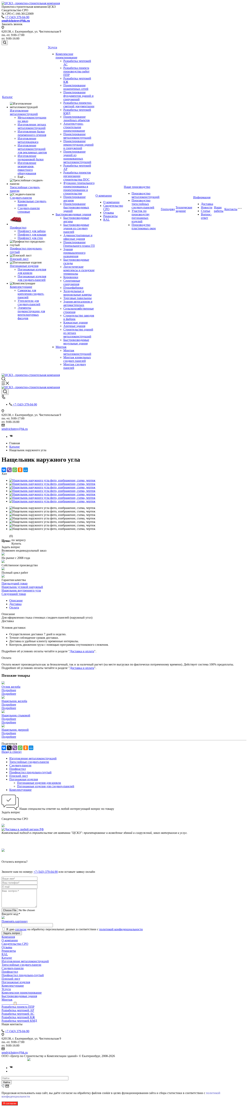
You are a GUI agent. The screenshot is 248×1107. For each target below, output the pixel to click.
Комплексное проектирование (66, 55)
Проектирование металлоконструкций (77, 136)
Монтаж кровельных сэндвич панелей (77, 359)
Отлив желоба (11, 686)
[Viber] (9, 469)
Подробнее (9, 690)
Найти (6, 1082)
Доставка (207, 204)
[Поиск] (5, 42)
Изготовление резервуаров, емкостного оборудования (27, 168)
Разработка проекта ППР (18, 1006)
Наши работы (218, 209)
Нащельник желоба (14, 701)
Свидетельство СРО (15, 943)
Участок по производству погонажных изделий (141, 216)
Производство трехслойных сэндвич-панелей (143, 204)
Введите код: (11, 914)
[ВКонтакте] (4, 469)
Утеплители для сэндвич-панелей (29, 302)
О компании (104, 195)
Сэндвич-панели (21, 197)
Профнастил (18, 227)
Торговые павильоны (77, 298)
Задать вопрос (11, 933)
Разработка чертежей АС (18, 1013)
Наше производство (137, 187)
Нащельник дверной (15, 729)
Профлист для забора (32, 231)
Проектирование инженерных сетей (75, 87)
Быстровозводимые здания (73, 214)
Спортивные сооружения (71, 282)
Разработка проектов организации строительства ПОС (77, 176)
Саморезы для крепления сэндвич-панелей (31, 294)
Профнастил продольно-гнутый (30, 772)
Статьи (205, 211)
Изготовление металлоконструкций (24, 112)
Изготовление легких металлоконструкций (32, 126)
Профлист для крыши (32, 234)
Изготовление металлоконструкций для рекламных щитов (32, 149)
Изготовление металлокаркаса (28, 140)
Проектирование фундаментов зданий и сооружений (78, 96)
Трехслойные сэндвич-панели (29, 762)
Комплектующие (21, 286)
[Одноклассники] (20, 469)
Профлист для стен (30, 238)
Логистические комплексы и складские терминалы (79, 270)
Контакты (230, 209)
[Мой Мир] (25, 469)
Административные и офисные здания (77, 237)
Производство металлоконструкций (145, 195)
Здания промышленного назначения (74, 253)
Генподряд (168, 209)
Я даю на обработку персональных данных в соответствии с (74, 929)
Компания (8, 936)
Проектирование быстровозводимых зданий (76, 207)
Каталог (7, 97)
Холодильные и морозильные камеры (77, 292)
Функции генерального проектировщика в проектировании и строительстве (79, 188)
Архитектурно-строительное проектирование (74, 127)
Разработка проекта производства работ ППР (76, 71)
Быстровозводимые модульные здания (76, 341)
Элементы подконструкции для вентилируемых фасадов (31, 313)
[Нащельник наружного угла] (52, 480)
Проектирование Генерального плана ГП (79, 244)
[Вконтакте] (11, 436)
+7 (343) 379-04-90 (17, 17)
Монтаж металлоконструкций (77, 352)
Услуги (52, 47)
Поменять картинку (15, 921)
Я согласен (9, 1103)
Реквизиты (110, 216)
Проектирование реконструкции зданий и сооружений (78, 144)
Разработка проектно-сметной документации (78, 104)
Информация (201, 197)
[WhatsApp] (14, 469)
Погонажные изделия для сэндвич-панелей (32, 278)
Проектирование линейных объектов (76, 118)
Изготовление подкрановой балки (31, 157)
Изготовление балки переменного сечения (32, 133)
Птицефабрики (73, 287)
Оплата (14, 607)
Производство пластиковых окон (144, 226)
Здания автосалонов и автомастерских (77, 303)
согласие (21, 929)
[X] (9, 747)
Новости (206, 207)
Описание (16, 600)
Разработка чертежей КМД (19, 1020)
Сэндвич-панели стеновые (29, 210)
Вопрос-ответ (206, 216)
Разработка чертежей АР (18, 1010)
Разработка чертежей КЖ (18, 1017)
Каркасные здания (75, 322)
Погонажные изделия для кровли (32, 271)
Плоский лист (19, 259)
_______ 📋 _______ (15, 1003)
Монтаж (61, 347)
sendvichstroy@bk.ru (15, 428)
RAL (106, 219)
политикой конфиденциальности (121, 929)
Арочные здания (74, 326)
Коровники (70, 277)
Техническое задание (184, 209)
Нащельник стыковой (16, 715)
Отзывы (108, 212)
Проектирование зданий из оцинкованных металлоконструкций (77, 157)
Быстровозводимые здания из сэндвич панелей (76, 228)
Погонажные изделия (24, 266)
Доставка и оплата (82, 651)
